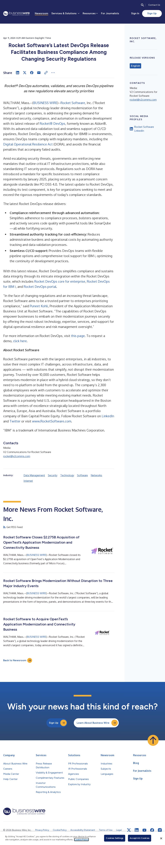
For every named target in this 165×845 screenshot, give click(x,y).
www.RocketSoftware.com (51, 421)
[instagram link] (160, 830)
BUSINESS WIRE (45, 103)
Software (82, 475)
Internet (28, 480)
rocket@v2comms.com (16, 456)
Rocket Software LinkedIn (144, 128)
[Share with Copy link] (46, 72)
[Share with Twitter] (24, 72)
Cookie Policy (81, 839)
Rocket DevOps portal (40, 286)
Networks (96, 475)
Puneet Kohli (39, 306)
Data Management (34, 475)
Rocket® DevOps (52, 123)
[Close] (161, 838)
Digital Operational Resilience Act (28, 144)
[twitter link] (129, 830)
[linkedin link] (137, 830)
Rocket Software (73, 103)
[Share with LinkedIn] (17, 72)
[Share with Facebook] (31, 72)
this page (78, 336)
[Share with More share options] (53, 72)
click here (20, 341)
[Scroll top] (153, 740)
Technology (67, 475)
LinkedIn (108, 416)
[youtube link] (144, 830)
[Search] (142, 5)
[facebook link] (152, 830)
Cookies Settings (114, 838)
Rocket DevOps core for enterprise (59, 281)
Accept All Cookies (139, 838)
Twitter (15, 421)
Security (52, 475)
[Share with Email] (38, 72)
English (135, 65)
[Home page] (16, 13)
